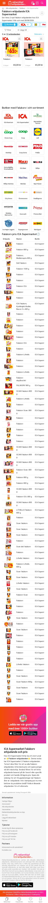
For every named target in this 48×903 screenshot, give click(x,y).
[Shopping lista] (37, 3)
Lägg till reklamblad (9, 818)
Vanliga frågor (7, 801)
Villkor (16, 894)
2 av (11, 34)
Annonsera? (6, 804)
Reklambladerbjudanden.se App (13, 812)
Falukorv (22, 8)
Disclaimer (9, 894)
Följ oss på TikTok (8, 839)
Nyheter (4, 820)
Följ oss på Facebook (9, 831)
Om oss (5, 815)
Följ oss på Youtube (9, 836)
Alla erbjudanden (11, 8)
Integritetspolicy (25, 894)
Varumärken (6, 809)
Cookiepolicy (36, 894)
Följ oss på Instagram (9, 834)
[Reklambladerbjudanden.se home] (17, 3)
